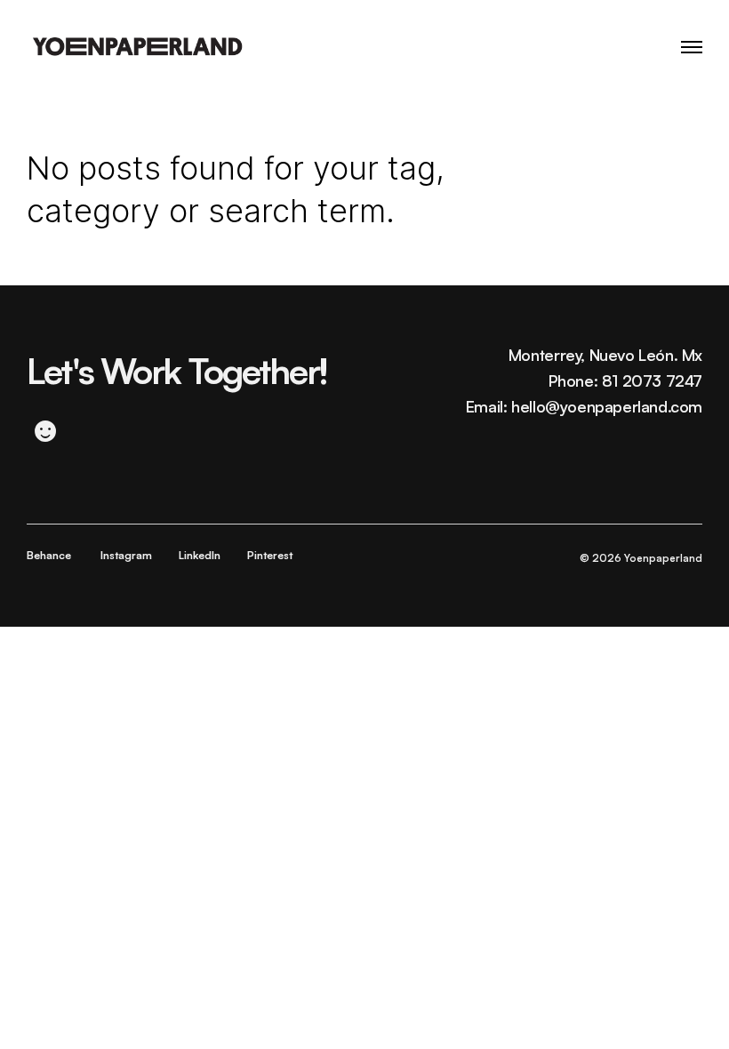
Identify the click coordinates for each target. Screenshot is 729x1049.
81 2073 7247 (652, 380)
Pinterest (269, 555)
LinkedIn (199, 555)
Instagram (126, 555)
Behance (49, 555)
